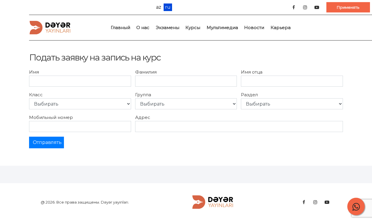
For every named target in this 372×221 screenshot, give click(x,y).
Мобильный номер (51, 117)
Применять (348, 7)
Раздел (249, 94)
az (158, 7)
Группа (143, 94)
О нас (142, 27)
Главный (120, 27)
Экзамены (167, 27)
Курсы (192, 27)
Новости (254, 27)
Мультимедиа (222, 27)
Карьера (281, 27)
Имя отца (251, 72)
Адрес (142, 117)
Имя (34, 72)
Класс (36, 94)
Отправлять (47, 142)
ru (168, 7)
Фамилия (146, 72)
